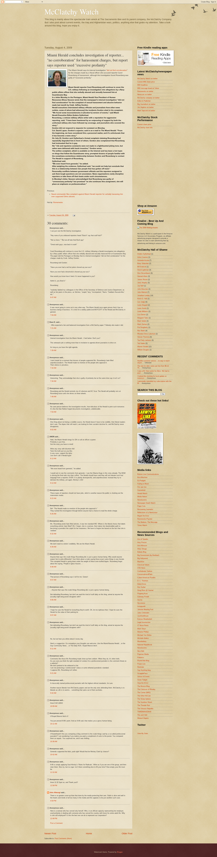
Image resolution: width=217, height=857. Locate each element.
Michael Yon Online (144, 635)
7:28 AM (53, 350)
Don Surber (141, 587)
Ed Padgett (141, 481)
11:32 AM (53, 772)
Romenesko (58, 202)
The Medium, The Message (147, 522)
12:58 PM (53, 785)
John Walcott (142, 292)
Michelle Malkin (143, 638)
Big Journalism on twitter (146, 104)
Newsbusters (142, 500)
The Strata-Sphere (144, 699)
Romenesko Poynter (144, 519)
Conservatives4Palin (144, 574)
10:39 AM (53, 741)
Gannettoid (141, 490)
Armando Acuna (143, 260)
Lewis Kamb (141, 308)
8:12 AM (53, 458)
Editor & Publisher (144, 101)
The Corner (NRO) (143, 692)
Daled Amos (141, 584)
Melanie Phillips (143, 632)
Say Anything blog (144, 670)
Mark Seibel (141, 321)
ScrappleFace (142, 673)
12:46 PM (53, 818)
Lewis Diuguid (142, 305)
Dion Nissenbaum (143, 273)
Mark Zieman (142, 324)
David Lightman (143, 270)
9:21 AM (53, 673)
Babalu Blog (141, 552)
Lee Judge (141, 302)
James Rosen (142, 279)
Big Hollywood (142, 558)
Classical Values (143, 565)
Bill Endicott (141, 267)
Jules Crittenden (143, 613)
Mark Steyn (141, 629)
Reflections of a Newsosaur (147, 512)
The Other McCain (144, 696)
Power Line (141, 664)
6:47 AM (53, 297)
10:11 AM (53, 724)
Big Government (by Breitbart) (148, 555)
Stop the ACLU (142, 683)
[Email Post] (74, 215)
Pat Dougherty (142, 327)
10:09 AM (53, 706)
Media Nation (142, 497)
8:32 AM (53, 534)
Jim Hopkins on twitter (145, 107)
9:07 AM (53, 615)
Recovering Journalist (145, 509)
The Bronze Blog (143, 686)
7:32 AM (53, 368)
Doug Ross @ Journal (145, 590)
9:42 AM (53, 693)
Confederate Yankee (144, 571)
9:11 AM (53, 649)
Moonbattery (141, 641)
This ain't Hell (142, 715)
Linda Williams (142, 311)
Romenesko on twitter (145, 91)
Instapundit (141, 606)
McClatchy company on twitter (148, 98)
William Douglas (143, 350)
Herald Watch (142, 493)
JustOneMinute (142, 616)
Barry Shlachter (143, 263)
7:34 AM (53, 381)
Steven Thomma (143, 337)
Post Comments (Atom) (63, 838)
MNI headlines (142, 85)
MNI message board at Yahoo (148, 88)
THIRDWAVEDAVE (144, 712)
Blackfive (140, 562)
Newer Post (50, 833)
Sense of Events (143, 677)
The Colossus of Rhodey (146, 689)
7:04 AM (53, 315)
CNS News (141, 568)
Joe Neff (140, 286)
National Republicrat (144, 645)
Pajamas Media (143, 654)
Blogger (119, 852)
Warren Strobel (142, 347)
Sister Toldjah (142, 680)
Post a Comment (56, 823)
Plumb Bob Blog (143, 661)
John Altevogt (55, 792)
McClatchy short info (144, 127)
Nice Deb (140, 651)
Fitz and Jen (141, 487)
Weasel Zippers (143, 718)
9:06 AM (53, 600)
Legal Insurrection (143, 622)
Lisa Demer (141, 315)
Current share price (144, 124)
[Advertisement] (156, 148)
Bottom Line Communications (148, 474)
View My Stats (142, 733)
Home (89, 833)
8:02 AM (53, 430)
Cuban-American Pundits (146, 578)
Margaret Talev (142, 318)
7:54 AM (53, 412)
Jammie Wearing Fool (145, 609)
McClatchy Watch (71, 12)
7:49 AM (53, 397)
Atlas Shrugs (142, 549)
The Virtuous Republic (145, 709)
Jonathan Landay (143, 295)
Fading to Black (143, 484)
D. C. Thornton (142, 581)
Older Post (127, 833)
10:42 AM (53, 755)
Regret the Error (143, 516)
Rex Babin (141, 331)
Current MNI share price (146, 82)
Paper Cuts (141, 506)
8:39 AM (53, 547)
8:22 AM (53, 498)
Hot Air (139, 600)
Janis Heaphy (142, 283)
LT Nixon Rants (143, 625)
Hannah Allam (142, 276)
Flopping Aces (142, 593)
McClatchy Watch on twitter (147, 79)
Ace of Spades (142, 539)
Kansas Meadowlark (144, 619)
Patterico (140, 657)
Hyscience (141, 603)
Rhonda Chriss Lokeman (146, 334)
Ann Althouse (142, 546)
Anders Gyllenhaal (144, 254)
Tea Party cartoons (144, 340)
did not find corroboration (117, 70)
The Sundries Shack (144, 702)
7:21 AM (53, 328)
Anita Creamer (142, 257)
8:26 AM (53, 514)
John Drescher (142, 289)
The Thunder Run (143, 705)
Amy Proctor (142, 542)
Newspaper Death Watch (146, 503)
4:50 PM (53, 801)
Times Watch (142, 525)
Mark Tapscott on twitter (146, 111)
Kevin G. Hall (142, 299)
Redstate (140, 667)
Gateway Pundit (143, 597)
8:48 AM (53, 567)
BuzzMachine (142, 477)
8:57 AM (53, 580)
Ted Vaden (141, 343)
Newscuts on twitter (144, 94)
